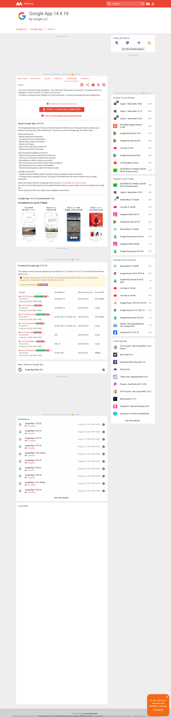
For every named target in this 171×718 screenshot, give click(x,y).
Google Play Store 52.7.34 (130, 133)
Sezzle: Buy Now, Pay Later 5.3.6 (133, 362)
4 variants (31, 448)
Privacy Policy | (44, 716)
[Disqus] (61, 606)
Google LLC (40, 19)
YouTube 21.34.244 (127, 296)
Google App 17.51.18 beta (35, 482)
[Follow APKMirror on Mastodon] (127, 44)
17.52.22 (43, 203)
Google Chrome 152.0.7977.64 (132, 273)
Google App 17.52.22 (33, 423)
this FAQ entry (49, 280)
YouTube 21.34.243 (127, 207)
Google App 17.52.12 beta (35, 453)
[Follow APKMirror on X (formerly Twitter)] (116, 44)
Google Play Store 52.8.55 (130, 155)
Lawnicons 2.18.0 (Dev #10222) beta (134, 414)
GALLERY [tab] (47, 78)
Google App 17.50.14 (33, 490)
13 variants (31, 441)
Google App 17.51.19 (33, 460)
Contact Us (99, 716)
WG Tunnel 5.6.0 (126, 355)
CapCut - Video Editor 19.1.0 (131, 111)
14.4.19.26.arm (27, 296)
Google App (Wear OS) (34, 370)
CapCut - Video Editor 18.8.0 (131, 104)
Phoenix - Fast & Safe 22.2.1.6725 (133, 384)
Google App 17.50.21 (33, 468)
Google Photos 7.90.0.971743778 (133, 303)
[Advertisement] (61, 55)
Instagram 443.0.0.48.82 (129, 244)
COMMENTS (85, 78)
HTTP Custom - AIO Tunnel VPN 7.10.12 (135, 392)
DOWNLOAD (58, 78)
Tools (21, 85)
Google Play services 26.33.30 (131, 251)
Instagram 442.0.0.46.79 (129, 214)
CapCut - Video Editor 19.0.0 (131, 119)
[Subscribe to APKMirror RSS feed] (149, 44)
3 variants (31, 455)
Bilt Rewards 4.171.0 (128, 399)
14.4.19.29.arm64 (28, 350)
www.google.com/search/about (73, 183)
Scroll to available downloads (63, 109)
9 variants (31, 463)
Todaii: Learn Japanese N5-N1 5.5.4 (134, 377)
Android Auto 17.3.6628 (129, 200)
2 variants (31, 433)
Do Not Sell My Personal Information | (65, 716)
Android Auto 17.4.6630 (129, 229)
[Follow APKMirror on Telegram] (138, 44)
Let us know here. (91, 714)
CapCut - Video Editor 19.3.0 (131, 192)
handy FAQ (79, 271)
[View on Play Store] (93, 85)
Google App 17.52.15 (33, 438)
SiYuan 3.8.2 (125, 369)
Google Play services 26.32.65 (131, 318)
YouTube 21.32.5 (126, 148)
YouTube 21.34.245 (127, 288)
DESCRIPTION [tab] (35, 78)
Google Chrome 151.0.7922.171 (132, 310)
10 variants (31, 426)
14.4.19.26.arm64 (28, 314)
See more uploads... (61, 498)
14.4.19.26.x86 (27, 332)
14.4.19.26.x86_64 (29, 341)
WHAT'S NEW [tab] (22, 78)
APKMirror (29, 3)
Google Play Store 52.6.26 (130, 141)
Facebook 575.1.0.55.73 (129, 332)
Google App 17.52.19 (33, 431)
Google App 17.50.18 (33, 475)
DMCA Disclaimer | (87, 716)
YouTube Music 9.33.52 (129, 163)
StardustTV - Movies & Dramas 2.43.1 (135, 406)
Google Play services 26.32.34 (131, 237)
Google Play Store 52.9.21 (130, 222)
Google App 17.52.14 (33, 446)
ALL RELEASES (71, 78)
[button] (81, 85)
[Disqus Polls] (62, 541)
